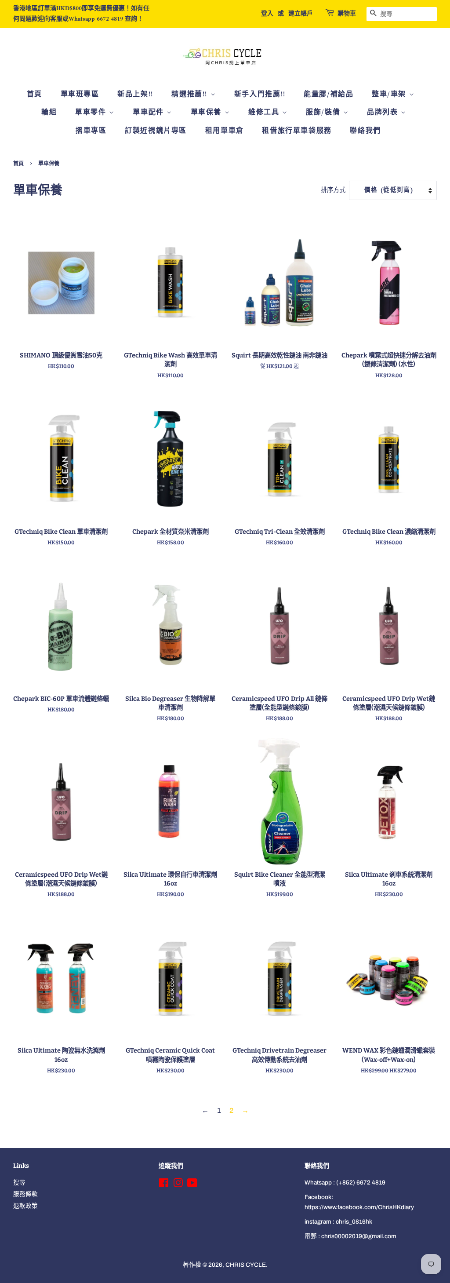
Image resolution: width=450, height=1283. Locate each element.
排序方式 (333, 189)
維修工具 (265, 112)
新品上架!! (135, 94)
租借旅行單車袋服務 (296, 131)
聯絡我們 (365, 131)
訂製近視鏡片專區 (156, 131)
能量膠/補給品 (328, 94)
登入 (267, 13)
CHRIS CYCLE (245, 1264)
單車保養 (208, 112)
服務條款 (25, 1194)
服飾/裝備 (324, 112)
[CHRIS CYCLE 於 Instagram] (178, 1184)
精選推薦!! (190, 94)
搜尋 (19, 1182)
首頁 (34, 94)
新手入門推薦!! (260, 94)
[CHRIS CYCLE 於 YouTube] (192, 1184)
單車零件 (92, 112)
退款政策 (25, 1206)
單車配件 (150, 112)
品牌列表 (384, 112)
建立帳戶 (300, 13)
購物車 (347, 14)
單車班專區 (80, 94)
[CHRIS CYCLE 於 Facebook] (164, 1184)
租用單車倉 (224, 131)
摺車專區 (91, 131)
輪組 (49, 112)
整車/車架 (390, 94)
